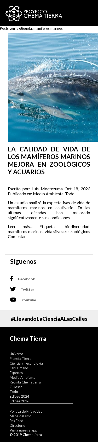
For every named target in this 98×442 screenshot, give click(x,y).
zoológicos (80, 231)
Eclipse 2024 (19, 396)
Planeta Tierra (20, 358)
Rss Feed (16, 421)
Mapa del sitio (20, 416)
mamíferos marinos (25, 231)
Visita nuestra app (23, 430)
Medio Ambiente (48, 193)
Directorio (17, 425)
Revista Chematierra (25, 382)
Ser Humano (19, 368)
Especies (16, 373)
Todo (69, 193)
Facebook (26, 279)
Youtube (28, 300)
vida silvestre (56, 231)
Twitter (27, 289)
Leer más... (20, 226)
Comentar (17, 236)
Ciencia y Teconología (26, 363)
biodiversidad (77, 226)
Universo (16, 354)
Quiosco (16, 387)
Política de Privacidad (26, 411)
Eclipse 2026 (19, 401)
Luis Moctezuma (47, 188)
